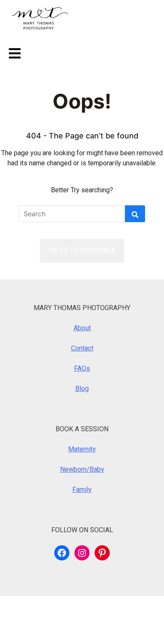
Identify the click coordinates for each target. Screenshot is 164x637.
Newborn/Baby (82, 469)
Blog (82, 389)
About (82, 328)
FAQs (82, 368)
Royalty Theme (28, 621)
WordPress (61, 611)
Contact (82, 348)
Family (82, 490)
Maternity (82, 449)
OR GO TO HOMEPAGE (82, 251)
